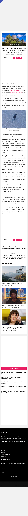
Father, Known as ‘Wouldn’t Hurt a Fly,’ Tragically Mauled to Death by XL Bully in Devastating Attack (14, 257)
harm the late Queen (15, 90)
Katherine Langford (10, 54)
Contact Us (3, 456)
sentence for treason (16, 93)
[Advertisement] (14, 14)
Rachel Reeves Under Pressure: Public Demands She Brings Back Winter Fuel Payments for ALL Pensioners (12, 329)
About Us (3, 450)
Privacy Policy (4, 452)
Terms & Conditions (5, 454)
